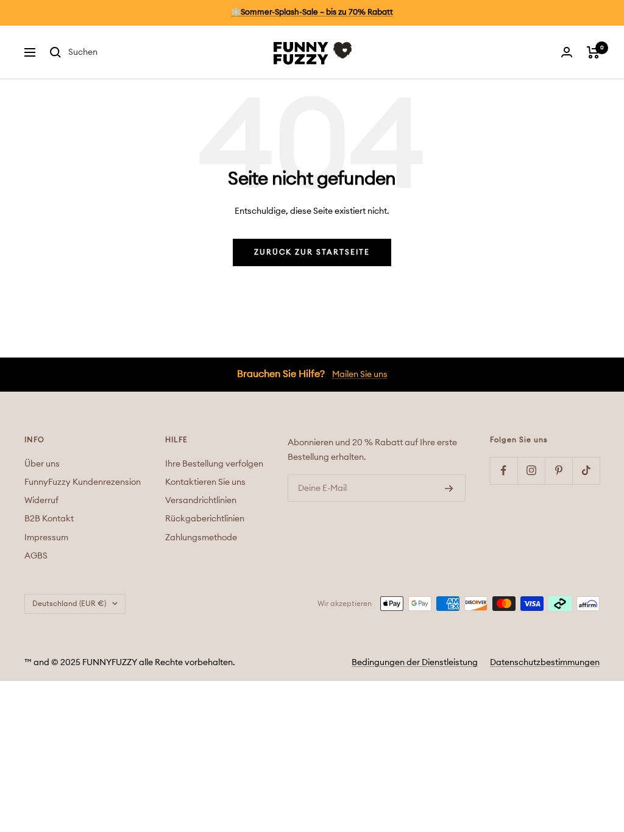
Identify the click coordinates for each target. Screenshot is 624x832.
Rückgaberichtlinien (204, 519)
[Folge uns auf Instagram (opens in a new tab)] (531, 470)
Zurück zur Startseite (312, 252)
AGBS (36, 556)
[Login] (566, 52)
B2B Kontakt (49, 519)
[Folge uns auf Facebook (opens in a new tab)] (503, 470)
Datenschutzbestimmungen (545, 662)
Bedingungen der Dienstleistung (415, 662)
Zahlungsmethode (201, 538)
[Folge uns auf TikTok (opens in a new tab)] (586, 470)
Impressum (46, 538)
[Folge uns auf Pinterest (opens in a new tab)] (558, 470)
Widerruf (41, 500)
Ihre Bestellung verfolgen (214, 464)
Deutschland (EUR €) (69, 603)
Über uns (42, 464)
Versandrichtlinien (200, 500)
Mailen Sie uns (360, 374)
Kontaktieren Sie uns (205, 482)
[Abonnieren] (449, 488)
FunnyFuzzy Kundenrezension (82, 482)
